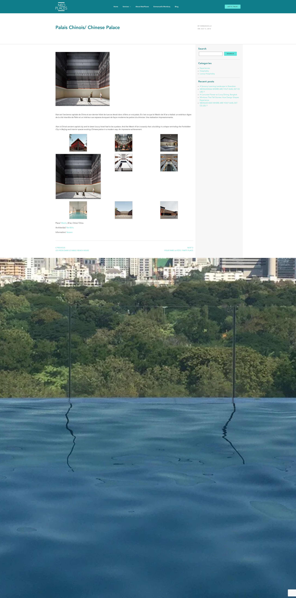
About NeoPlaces (142, 6)
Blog (176, 6)
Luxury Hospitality (207, 74)
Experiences (205, 68)
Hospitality (204, 71)
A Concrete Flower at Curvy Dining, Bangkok (218, 95)
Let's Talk (233, 7)
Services (126, 6)
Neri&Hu (70, 228)
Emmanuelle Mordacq (161, 6)
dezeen (69, 232)
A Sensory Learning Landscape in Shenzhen (218, 86)
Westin (64, 223)
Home (116, 6)
